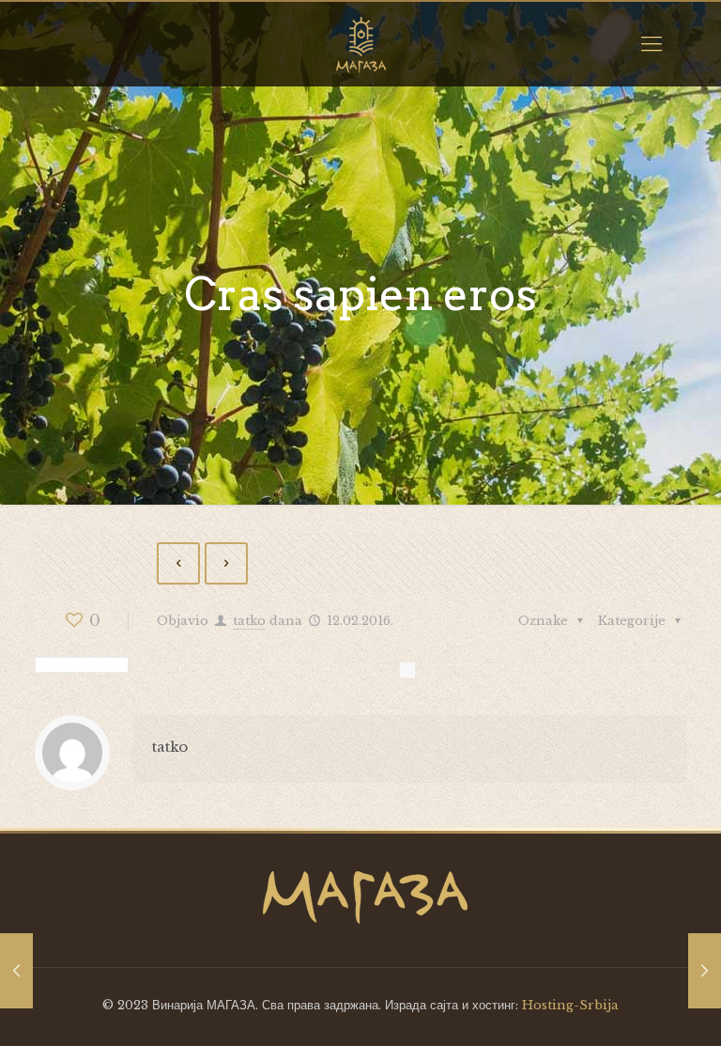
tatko (249, 621)
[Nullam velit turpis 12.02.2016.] (16, 970)
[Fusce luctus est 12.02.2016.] (704, 970)
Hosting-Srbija (570, 1005)
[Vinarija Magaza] (360, 44)
